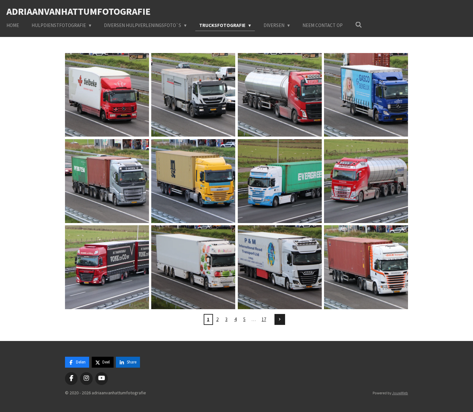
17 (264, 319)
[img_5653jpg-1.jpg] (107, 267)
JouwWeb (400, 393)
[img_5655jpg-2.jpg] (366, 181)
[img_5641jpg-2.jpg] (279, 95)
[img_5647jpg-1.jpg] (107, 181)
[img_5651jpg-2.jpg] (279, 181)
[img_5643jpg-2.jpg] (193, 95)
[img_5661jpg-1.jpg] (366, 267)
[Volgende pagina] (279, 319)
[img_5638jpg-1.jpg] (107, 95)
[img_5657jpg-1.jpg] (193, 267)
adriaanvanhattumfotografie (78, 11)
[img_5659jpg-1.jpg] (279, 267)
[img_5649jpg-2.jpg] (193, 181)
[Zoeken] (358, 25)
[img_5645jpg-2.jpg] (366, 95)
